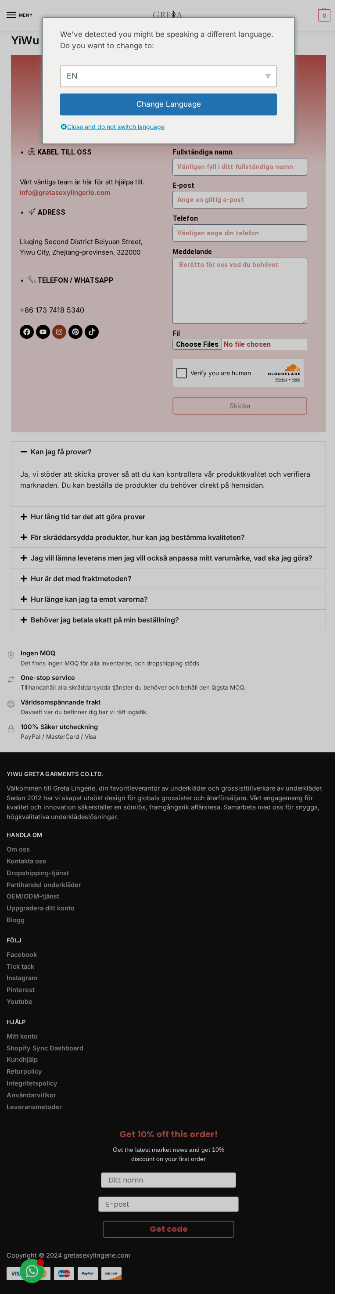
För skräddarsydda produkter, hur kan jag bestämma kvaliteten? (138, 537)
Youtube (19, 1002)
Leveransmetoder (34, 1107)
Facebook (22, 955)
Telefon (185, 218)
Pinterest (21, 990)
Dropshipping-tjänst (38, 873)
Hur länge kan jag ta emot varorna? (89, 599)
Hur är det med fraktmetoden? (81, 578)
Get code (169, 1228)
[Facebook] (27, 332)
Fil (176, 333)
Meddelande (192, 252)
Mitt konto (22, 1036)
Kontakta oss (26, 861)
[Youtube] (43, 332)
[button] (323, 15)
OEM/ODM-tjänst (33, 896)
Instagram (22, 978)
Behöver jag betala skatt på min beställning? (105, 619)
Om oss (18, 849)
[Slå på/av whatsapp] (32, 1271)
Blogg (16, 920)
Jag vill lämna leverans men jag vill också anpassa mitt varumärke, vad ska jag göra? (171, 558)
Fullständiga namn (202, 152)
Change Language (168, 104)
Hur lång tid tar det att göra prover (88, 516)
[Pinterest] (75, 332)
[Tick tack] (92, 332)
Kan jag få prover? (61, 451)
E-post (183, 185)
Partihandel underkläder (44, 885)
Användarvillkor (31, 1095)
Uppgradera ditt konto (41, 908)
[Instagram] (59, 332)
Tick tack (20, 966)
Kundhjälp (22, 1060)
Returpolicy (24, 1071)
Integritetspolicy (32, 1083)
